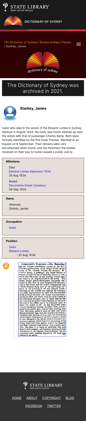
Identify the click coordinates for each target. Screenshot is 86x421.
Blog (70, 398)
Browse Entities (50, 42)
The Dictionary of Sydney (20, 42)
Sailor (12, 227)
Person (66, 42)
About (31, 398)
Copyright (51, 398)
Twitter (54, 406)
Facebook (33, 406)
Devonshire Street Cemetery (27, 185)
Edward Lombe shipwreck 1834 (30, 171)
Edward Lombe (19, 251)
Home (17, 398)
